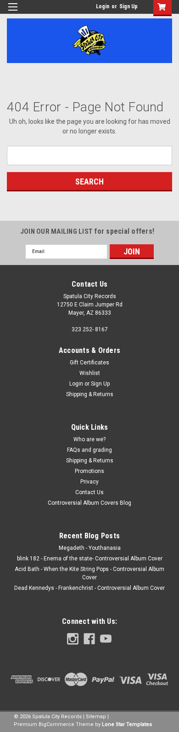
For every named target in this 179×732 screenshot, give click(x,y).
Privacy (89, 481)
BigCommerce (56, 724)
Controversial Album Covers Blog (89, 503)
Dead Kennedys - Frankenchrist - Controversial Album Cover (89, 588)
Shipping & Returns (89, 394)
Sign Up (128, 6)
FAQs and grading (89, 450)
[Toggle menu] (12, 12)
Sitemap (96, 717)
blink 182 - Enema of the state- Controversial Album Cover (89, 558)
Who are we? (89, 439)
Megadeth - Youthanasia (90, 548)
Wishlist (89, 373)
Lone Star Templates (127, 724)
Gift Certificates (89, 362)
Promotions (89, 471)
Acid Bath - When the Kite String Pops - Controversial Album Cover (89, 573)
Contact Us (89, 492)
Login (102, 6)
